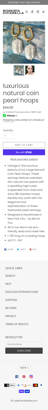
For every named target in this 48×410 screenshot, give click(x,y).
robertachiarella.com (25, 400)
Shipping (8, 120)
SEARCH (10, 276)
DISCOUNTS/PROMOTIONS (21, 292)
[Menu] (43, 11)
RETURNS (11, 308)
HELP (8, 284)
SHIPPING (11, 300)
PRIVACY (10, 316)
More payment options (24, 159)
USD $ (23, 367)
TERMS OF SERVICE (16, 324)
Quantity (8, 130)
